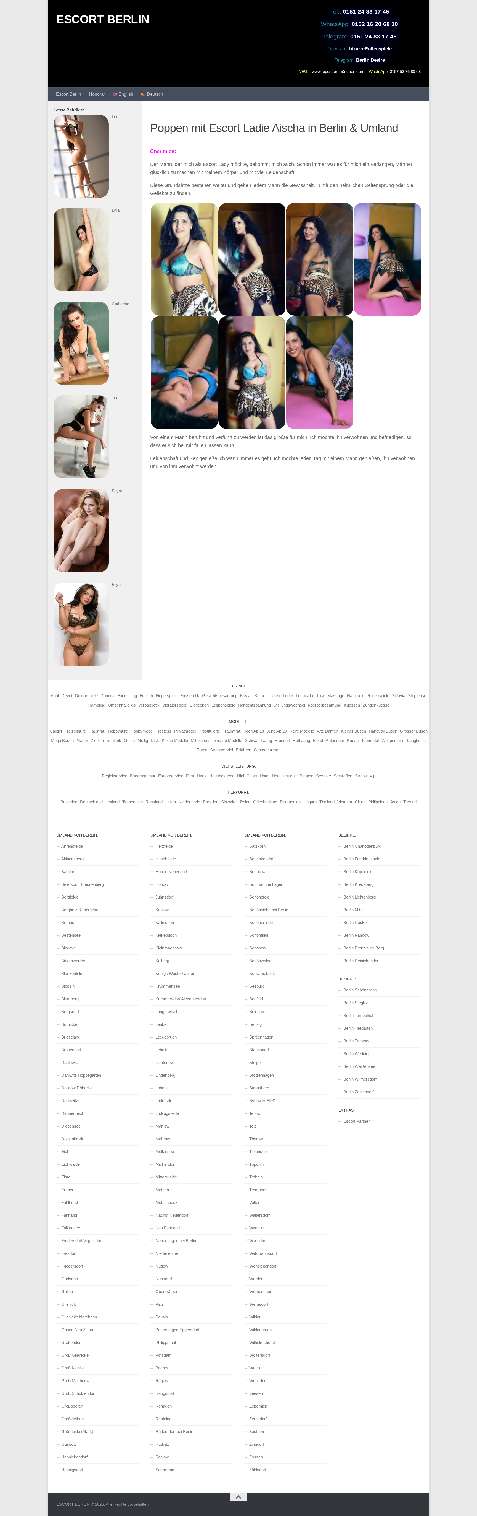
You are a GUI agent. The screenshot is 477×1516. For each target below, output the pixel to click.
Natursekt (356, 695)
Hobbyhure (118, 731)
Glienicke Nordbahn (79, 1317)
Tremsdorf (258, 1189)
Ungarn (310, 801)
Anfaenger (335, 740)
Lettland (112, 801)
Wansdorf (257, 1240)
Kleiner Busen (353, 731)
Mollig (142, 740)
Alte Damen (327, 731)
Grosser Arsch (267, 749)
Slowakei (229, 801)
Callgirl (56, 731)
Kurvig (353, 740)
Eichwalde (70, 1164)
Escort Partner (356, 1121)
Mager (82, 740)
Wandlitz (256, 1228)
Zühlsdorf (257, 1469)
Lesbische (305, 695)
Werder (256, 1278)
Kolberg (162, 960)
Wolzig (255, 1368)
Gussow (68, 1444)
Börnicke (69, 1024)
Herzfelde (164, 846)
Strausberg (259, 1088)
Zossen (256, 1457)
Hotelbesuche (284, 775)
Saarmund (164, 1469)
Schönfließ (258, 935)
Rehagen (163, 1406)
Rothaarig (301, 740)
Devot (67, 695)
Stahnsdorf (259, 1049)
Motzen (162, 1189)
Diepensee (71, 1126)
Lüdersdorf (165, 1100)
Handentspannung (254, 705)
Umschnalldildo (122, 705)
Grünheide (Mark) (77, 1431)
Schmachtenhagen (266, 884)
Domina (107, 695)
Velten (254, 1202)
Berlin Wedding (356, 1053)
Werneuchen (260, 1291)
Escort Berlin (68, 94)
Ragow (161, 1380)
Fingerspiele (166, 695)
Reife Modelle (302, 731)
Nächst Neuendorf (171, 1215)
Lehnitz (161, 1049)
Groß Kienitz (72, 1368)
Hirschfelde (165, 858)
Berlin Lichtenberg (359, 897)
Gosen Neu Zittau (77, 1329)
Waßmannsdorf (263, 1253)
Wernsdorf (258, 1304)
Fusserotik (189, 695)
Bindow (68, 948)
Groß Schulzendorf (78, 1393)
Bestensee (71, 935)
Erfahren (243, 749)
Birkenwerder (73, 960)
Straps (361, 775)
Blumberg (70, 998)
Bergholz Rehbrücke (79, 909)
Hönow (161, 884)
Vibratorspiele (174, 705)
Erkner (67, 1189)
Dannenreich (72, 1113)
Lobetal (161, 1088)
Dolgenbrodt (72, 1138)
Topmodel (370, 740)
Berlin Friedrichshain (361, 858)
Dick (155, 740)
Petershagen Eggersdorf (177, 1329)
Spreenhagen (261, 1037)
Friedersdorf (72, 1266)
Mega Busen (62, 740)
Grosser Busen (414, 731)
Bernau (67, 922)
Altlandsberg (72, 858)
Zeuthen (256, 1431)
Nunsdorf (163, 1278)
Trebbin (256, 1177)
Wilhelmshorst (262, 1342)
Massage (335, 695)
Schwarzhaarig (258, 740)
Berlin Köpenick (357, 871)
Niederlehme (166, 1253)
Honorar (97, 94)
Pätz (159, 1304)
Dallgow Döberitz (76, 1088)
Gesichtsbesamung (219, 695)
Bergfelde (69, 897)
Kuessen (352, 705)
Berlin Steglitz (355, 1002)
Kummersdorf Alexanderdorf (180, 998)
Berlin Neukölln (356, 922)
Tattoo (202, 749)
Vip (372, 775)
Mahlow (162, 1126)
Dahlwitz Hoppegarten (81, 1075)
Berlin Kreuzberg (358, 884)
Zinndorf (256, 1444)
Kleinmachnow (168, 948)
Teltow (255, 1113)
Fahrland (69, 1215)
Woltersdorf (259, 1355)
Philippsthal (165, 1342)
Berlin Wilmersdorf (360, 1079)
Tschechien (132, 801)
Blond (318, 740)
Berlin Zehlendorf (358, 1091)
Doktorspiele (86, 695)
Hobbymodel (142, 731)
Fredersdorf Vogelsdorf (81, 1240)
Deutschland (91, 801)
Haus (201, 775)
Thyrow (256, 1138)
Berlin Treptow (356, 1041)
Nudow (161, 1266)
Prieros (161, 1368)
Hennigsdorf (72, 1469)
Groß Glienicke (75, 1355)
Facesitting (127, 695)
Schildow (257, 871)
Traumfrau (232, 731)
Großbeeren (72, 1406)
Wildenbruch (260, 1329)
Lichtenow (164, 1062)
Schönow (257, 948)
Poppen (306, 775)
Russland (154, 801)
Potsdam (163, 1355)
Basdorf (68, 871)
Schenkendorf (261, 858)
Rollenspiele (378, 695)
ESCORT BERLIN (102, 19)
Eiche (66, 1151)
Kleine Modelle (175, 740)
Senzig (255, 1024)
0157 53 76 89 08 (405, 71)
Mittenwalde (166, 1177)
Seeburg (256, 986)
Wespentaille (392, 740)
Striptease (417, 695)
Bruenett (282, 740)
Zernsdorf (258, 1418)
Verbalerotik (149, 705)
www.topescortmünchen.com (338, 71)
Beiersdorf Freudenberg (82, 884)
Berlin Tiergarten (358, 1028)
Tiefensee (258, 1151)
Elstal (66, 1177)
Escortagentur (142, 775)
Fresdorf (68, 1253)
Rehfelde (163, 1418)
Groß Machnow (75, 1380)
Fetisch (146, 695)
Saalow (162, 1457)
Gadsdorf (69, 1278)
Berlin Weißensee (359, 1066)
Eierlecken (199, 705)
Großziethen (72, 1418)
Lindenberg (165, 1075)
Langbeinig (416, 740)
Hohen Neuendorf (171, 871)
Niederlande (189, 801)
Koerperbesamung (324, 705)
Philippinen (378, 801)
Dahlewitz (70, 1062)
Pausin (161, 1317)
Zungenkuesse (376, 705)
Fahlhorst (69, 1202)
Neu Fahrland (167, 1228)
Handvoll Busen (383, 731)
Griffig (129, 740)
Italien (170, 801)
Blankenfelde (72, 973)
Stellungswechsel (289, 705)
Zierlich (97, 740)
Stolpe (255, 1062)
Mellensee (164, 1151)
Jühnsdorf (164, 897)
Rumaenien (290, 801)
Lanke (160, 1024)
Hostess (163, 731)
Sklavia (398, 695)
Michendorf (165, 1164)
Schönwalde (260, 960)
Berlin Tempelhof (358, 1015)
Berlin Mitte (353, 909)
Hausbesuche (221, 775)
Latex (275, 695)
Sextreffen (343, 775)
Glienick (68, 1304)
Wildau (255, 1317)
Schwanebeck (262, 973)
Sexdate (323, 775)
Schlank (114, 740)
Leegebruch (166, 1037)
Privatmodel (185, 731)
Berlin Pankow (356, 935)
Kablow (162, 909)
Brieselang (70, 1037)
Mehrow (162, 1138)
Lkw (321, 695)
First (190, 775)
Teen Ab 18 (254, 731)
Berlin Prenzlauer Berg (363, 948)
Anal (55, 695)
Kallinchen (164, 922)
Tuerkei (410, 801)
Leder (288, 695)
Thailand (327, 801)
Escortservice (170, 775)
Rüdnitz (162, 1444)
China (360, 801)
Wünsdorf (258, 1380)
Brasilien (210, 801)
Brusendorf (71, 1049)
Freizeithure (75, 731)
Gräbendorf (71, 1342)
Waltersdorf (259, 1215)
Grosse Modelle (227, 740)
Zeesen (256, 1393)
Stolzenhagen (261, 1075)
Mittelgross (201, 740)
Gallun (67, 1291)
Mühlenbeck (166, 1202)
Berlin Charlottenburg (362, 846)
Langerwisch (166, 1011)
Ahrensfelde (72, 846)
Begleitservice (114, 775)
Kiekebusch (166, 935)
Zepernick (258, 1406)
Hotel (264, 775)
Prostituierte (209, 731)
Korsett (261, 695)
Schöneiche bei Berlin (268, 909)
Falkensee (70, 1228)
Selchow (257, 1011)
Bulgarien (68, 801)
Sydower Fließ (262, 1100)
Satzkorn (257, 846)
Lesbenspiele (223, 705)
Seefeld (256, 998)
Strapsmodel (221, 749)
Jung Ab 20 (277, 731)
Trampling (96, 705)
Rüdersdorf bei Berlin (174, 1431)
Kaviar (246, 695)
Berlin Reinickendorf (361, 960)
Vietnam (344, 801)
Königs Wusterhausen (175, 973)
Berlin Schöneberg (360, 990)
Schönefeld (259, 897)
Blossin (68, 986)
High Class (247, 775)
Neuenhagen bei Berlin (175, 1240)
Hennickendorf (74, 1457)
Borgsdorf (70, 1011)
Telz (252, 1126)
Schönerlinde (261, 922)
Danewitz (69, 1100)
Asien (395, 801)
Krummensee (167, 986)
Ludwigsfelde (167, 1113)
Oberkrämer (166, 1291)
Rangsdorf (164, 1393)
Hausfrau (97, 731)
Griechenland (265, 801)
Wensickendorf (262, 1266)
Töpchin (256, 1164)
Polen (245, 801)
